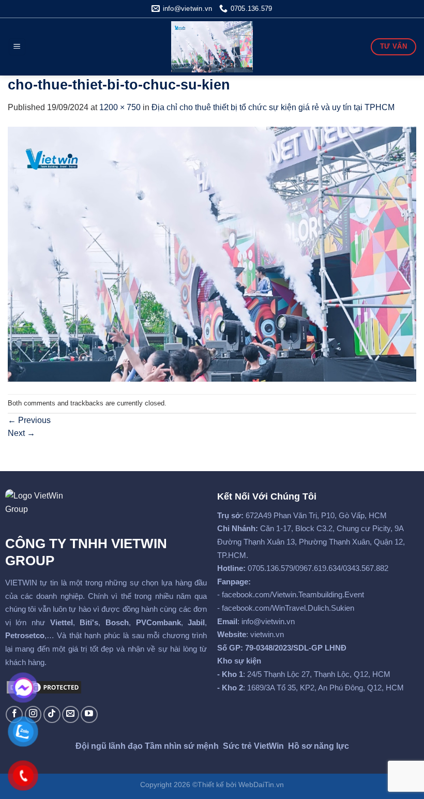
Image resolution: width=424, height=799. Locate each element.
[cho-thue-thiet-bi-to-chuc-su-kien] (212, 253)
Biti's (89, 622)
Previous (29, 420)
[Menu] (17, 46)
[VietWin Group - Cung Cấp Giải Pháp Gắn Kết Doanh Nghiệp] (212, 47)
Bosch (117, 622)
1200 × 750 (120, 107)
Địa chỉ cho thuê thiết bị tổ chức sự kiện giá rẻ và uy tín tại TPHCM (273, 107)
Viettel (61, 622)
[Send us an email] (70, 714)
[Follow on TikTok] (51, 714)
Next (21, 433)
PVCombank (158, 622)
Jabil (196, 622)
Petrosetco (24, 635)
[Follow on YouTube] (89, 714)
